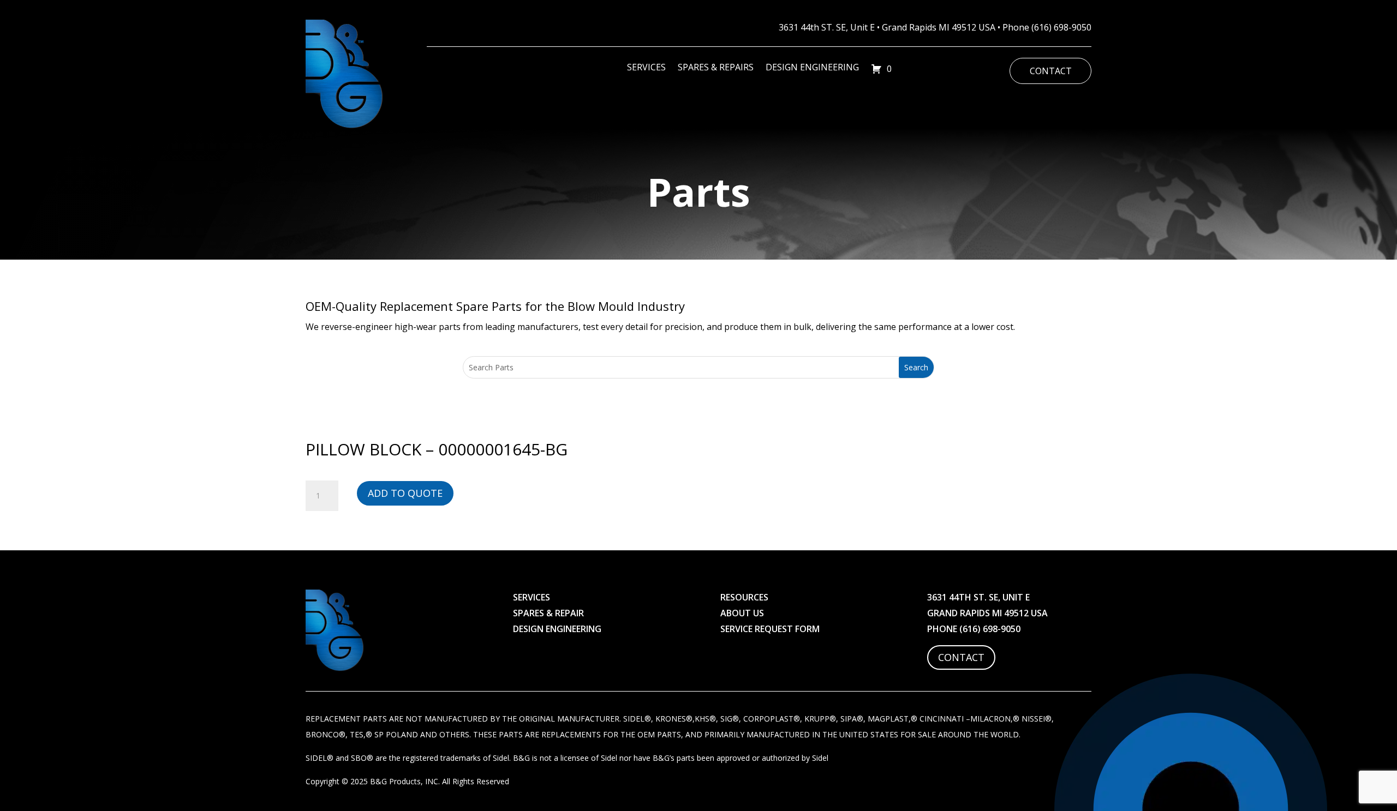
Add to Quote (405, 493)
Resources (744, 597)
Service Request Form (770, 629)
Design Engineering (812, 68)
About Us (742, 613)
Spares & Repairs (716, 68)
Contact (1051, 71)
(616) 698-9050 (1061, 27)
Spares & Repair (548, 613)
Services (646, 68)
